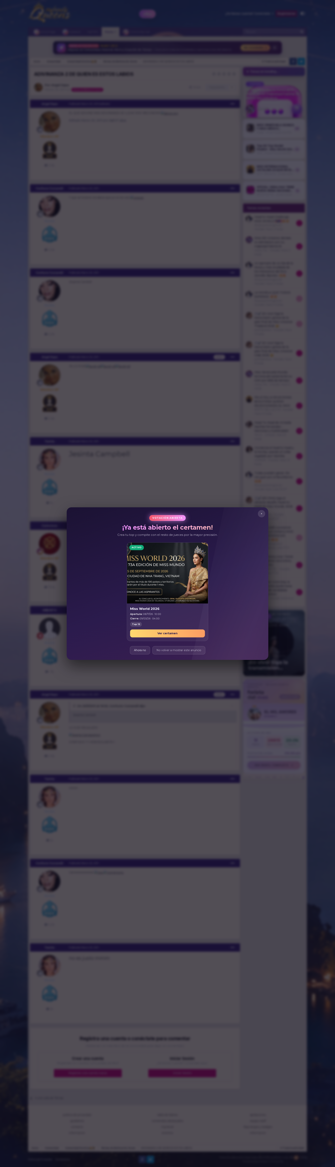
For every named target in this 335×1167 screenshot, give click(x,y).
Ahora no (140, 650)
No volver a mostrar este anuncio (178, 650)
